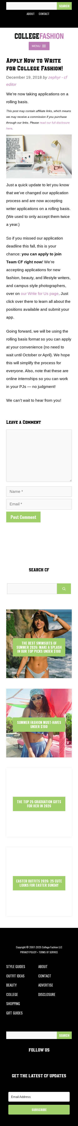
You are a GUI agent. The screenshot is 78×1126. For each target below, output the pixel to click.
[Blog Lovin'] (57, 22)
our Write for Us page (40, 293)
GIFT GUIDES (14, 1012)
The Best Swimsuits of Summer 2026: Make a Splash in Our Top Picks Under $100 (39, 647)
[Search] (64, 6)
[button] (36, 46)
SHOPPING (13, 1003)
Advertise (45, 985)
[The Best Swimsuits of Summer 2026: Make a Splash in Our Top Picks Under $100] (39, 674)
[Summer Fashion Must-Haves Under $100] (39, 754)
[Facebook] (19, 22)
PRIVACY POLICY (28, 952)
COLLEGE (12, 994)
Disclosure (46, 994)
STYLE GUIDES (15, 966)
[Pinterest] (48, 22)
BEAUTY (11, 985)
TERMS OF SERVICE (48, 952)
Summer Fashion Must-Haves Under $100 (39, 724)
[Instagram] (38, 22)
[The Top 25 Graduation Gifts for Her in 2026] (39, 833)
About (31, 13)
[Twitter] (29, 22)
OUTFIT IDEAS (15, 975)
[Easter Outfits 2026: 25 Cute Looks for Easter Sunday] (39, 912)
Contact (44, 13)
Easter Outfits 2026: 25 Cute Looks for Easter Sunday (39, 883)
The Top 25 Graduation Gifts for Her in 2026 (39, 803)
